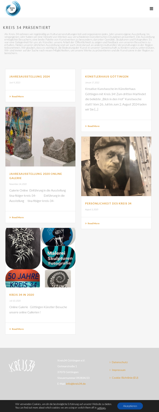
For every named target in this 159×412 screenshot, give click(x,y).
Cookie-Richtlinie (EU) (125, 377)
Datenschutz (120, 362)
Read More (18, 96)
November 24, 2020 (18, 184)
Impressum (118, 369)
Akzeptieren (130, 406)
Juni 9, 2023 (14, 82)
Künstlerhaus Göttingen (107, 76)
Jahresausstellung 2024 (29, 76)
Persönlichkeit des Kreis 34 (108, 203)
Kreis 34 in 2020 (21, 294)
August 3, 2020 (91, 209)
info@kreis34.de (76, 383)
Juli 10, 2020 (15, 300)
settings (101, 407)
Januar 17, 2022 (92, 82)
